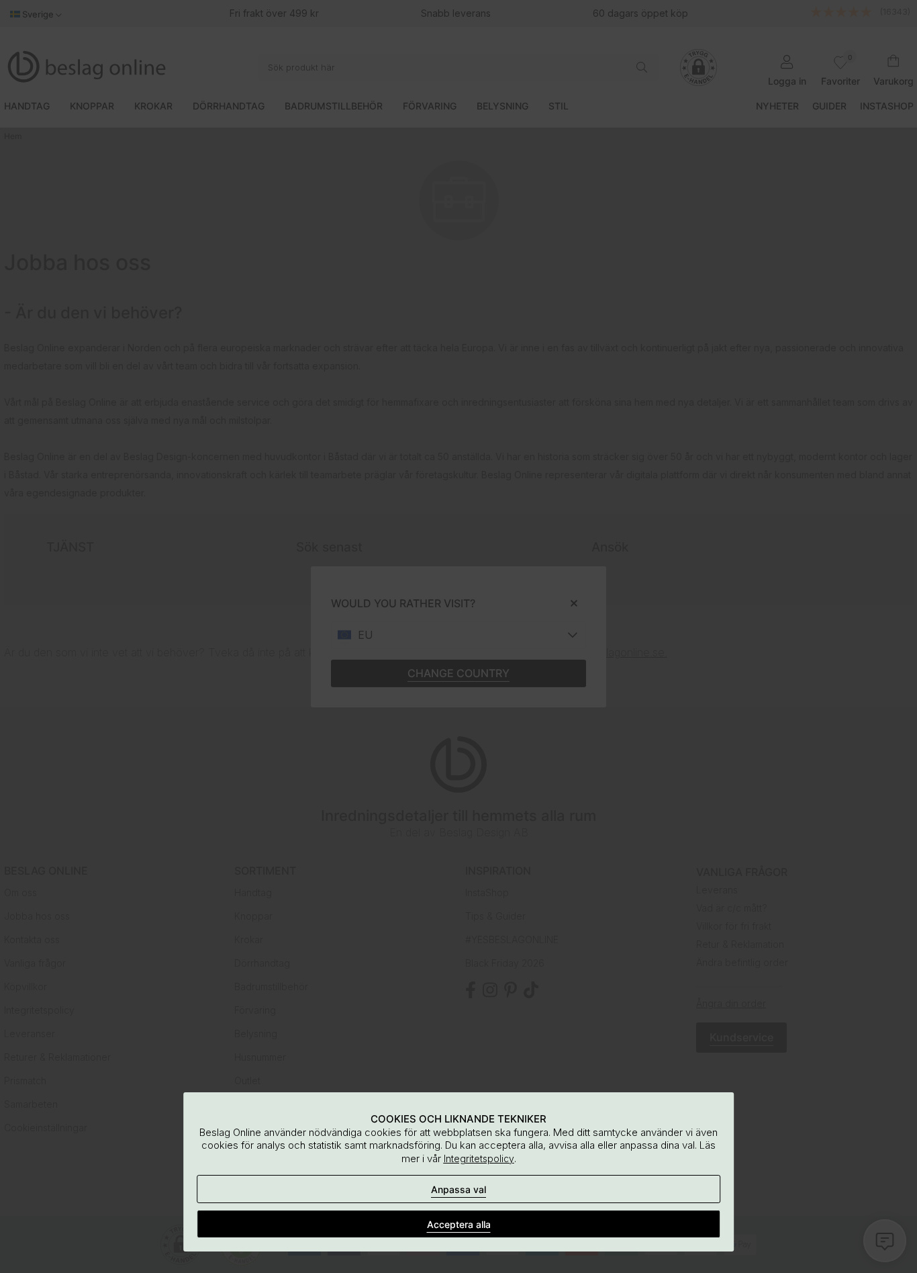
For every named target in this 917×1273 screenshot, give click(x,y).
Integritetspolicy (479, 1158)
